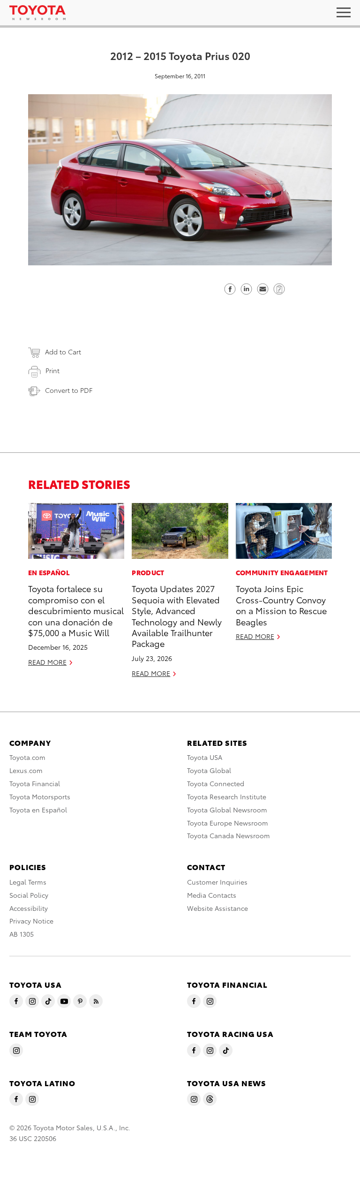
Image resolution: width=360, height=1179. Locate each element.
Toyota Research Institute (226, 796)
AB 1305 (21, 934)
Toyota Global (209, 770)
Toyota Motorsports (39, 796)
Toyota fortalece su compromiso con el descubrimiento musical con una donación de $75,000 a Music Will (76, 610)
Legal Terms (27, 881)
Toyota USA (204, 757)
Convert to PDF (68, 390)
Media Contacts (211, 895)
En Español (49, 572)
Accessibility (28, 908)
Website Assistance (217, 908)
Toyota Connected (215, 783)
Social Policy (28, 895)
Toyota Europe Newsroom (227, 822)
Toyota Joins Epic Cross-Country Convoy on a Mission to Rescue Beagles (281, 604)
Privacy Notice (31, 920)
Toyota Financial (34, 783)
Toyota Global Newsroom (227, 809)
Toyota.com (27, 757)
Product (148, 572)
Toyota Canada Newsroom (228, 835)
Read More (47, 662)
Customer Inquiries (217, 881)
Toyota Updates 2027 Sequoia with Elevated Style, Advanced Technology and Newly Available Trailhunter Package (177, 615)
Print (52, 370)
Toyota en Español (38, 809)
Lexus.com (26, 770)
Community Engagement (282, 572)
